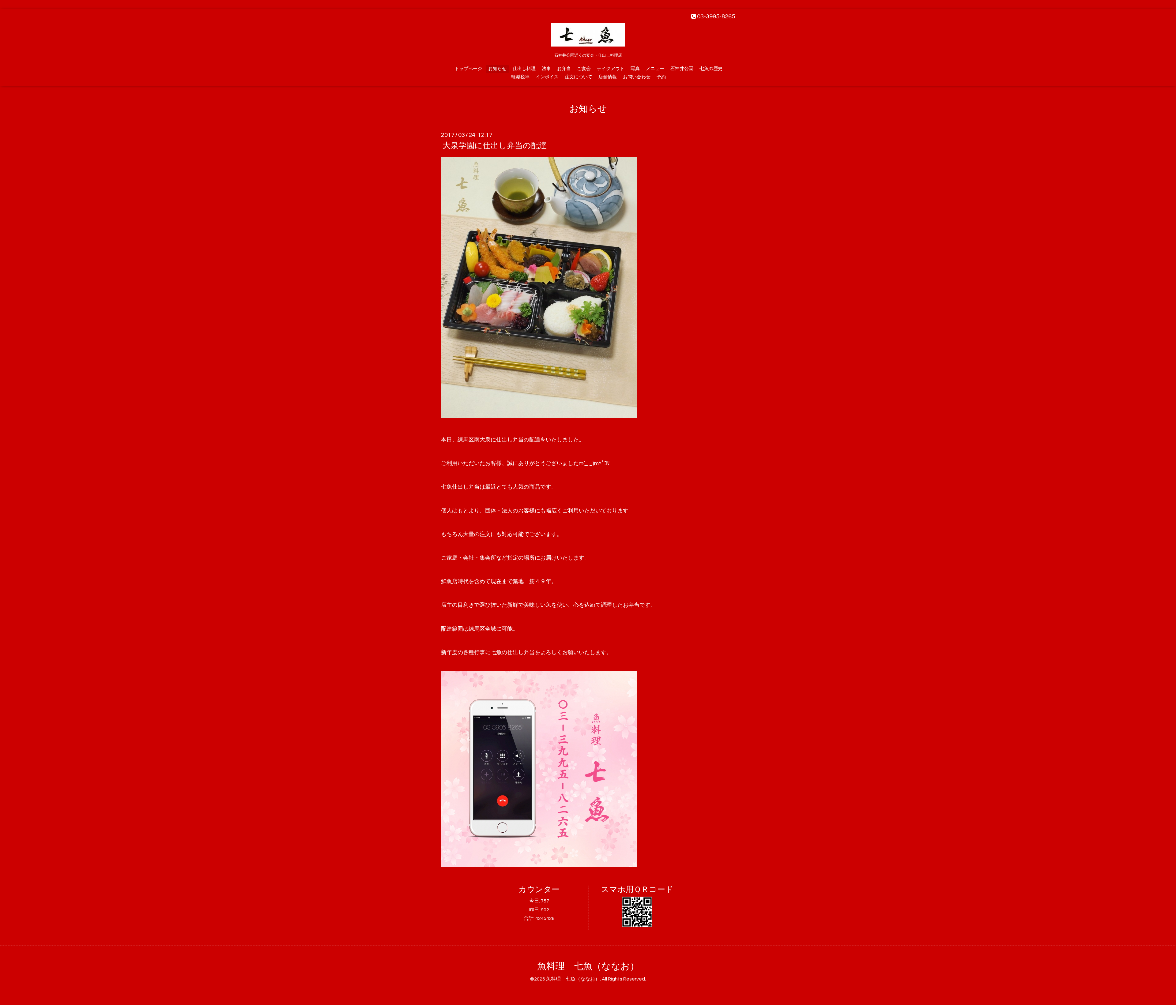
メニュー (655, 68)
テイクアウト (610, 68)
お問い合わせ (636, 77)
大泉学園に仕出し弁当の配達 (495, 146)
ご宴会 (584, 68)
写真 (635, 68)
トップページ (468, 68)
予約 (661, 77)
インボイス (547, 77)
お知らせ (497, 68)
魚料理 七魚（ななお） (588, 966)
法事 (546, 68)
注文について (578, 77)
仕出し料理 (524, 68)
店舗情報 (607, 77)
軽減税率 (520, 77)
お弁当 (564, 68)
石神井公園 (681, 68)
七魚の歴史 (710, 68)
